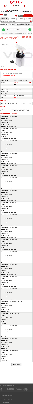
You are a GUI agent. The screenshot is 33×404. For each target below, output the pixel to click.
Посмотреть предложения (8, 75)
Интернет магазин (7, 395)
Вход (20, 16)
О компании (5, 402)
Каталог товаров (7, 399)
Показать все (16, 364)
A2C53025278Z (17, 82)
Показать (16, 97)
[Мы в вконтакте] (14, 386)
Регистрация (27, 15)
